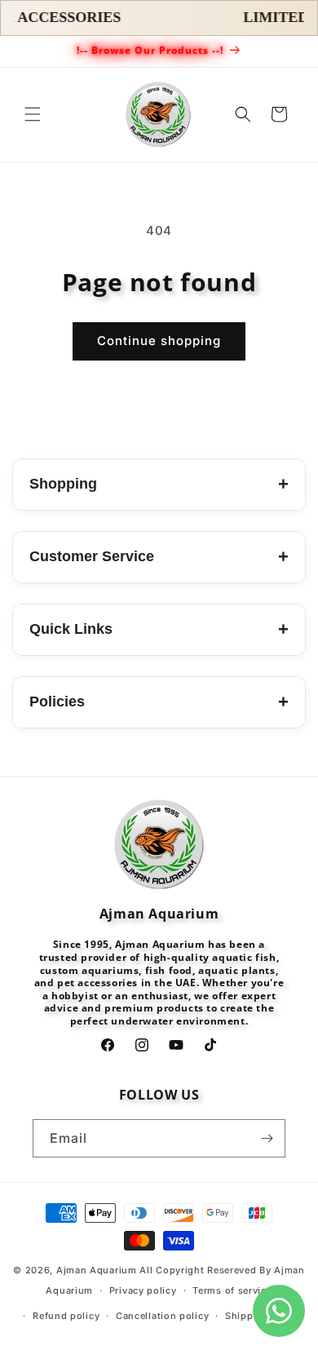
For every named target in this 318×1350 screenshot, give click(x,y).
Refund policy (66, 1315)
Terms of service (232, 1290)
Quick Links (159, 629)
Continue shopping (159, 340)
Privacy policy (143, 1290)
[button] (33, 114)
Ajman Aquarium (96, 1270)
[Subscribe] (267, 1138)
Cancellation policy (162, 1315)
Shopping (159, 484)
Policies (159, 702)
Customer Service (159, 557)
